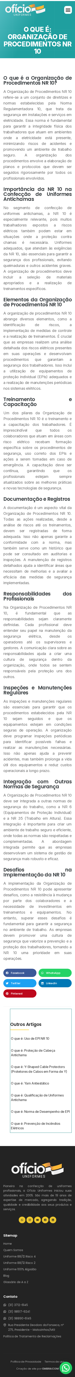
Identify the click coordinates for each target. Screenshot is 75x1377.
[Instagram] (29, 1220)
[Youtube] (37, 1220)
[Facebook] (45, 1220)
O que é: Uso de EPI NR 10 (30, 1038)
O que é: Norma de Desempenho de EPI (40, 1111)
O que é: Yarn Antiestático (30, 1083)
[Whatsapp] (22, 1220)
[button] (68, 10)
